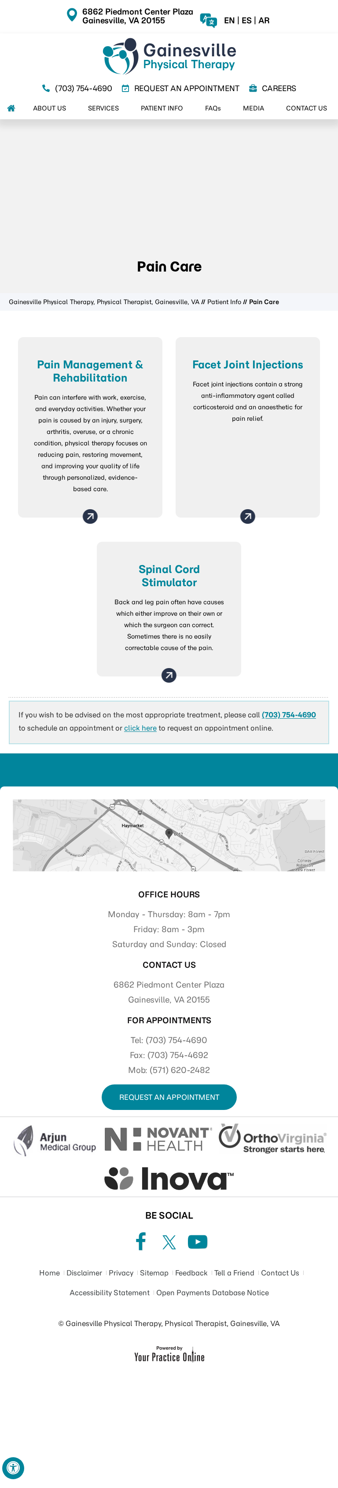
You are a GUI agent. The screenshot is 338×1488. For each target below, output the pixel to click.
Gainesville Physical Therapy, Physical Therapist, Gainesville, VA (104, 302)
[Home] (11, 108)
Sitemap (154, 1272)
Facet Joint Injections (247, 364)
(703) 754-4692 (177, 1055)
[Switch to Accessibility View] (13, 1468)
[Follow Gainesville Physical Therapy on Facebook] (140, 1242)
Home (49, 1272)
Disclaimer (84, 1272)
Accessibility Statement (110, 1292)
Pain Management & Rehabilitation (90, 371)
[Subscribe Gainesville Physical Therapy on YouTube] (197, 1242)
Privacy (121, 1272)
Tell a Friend (234, 1272)
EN (229, 20)
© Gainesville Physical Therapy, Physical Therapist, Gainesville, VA (169, 1323)
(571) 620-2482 (180, 1070)
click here (140, 728)
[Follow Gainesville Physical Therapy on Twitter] (169, 1242)
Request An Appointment (186, 88)
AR (263, 20)
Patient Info (224, 302)
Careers (279, 88)
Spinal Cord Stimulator (169, 575)
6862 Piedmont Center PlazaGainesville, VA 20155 (137, 16)
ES (247, 20)
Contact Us (169, 965)
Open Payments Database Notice (212, 1292)
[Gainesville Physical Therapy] (169, 56)
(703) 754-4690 (83, 88)
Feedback (191, 1272)
